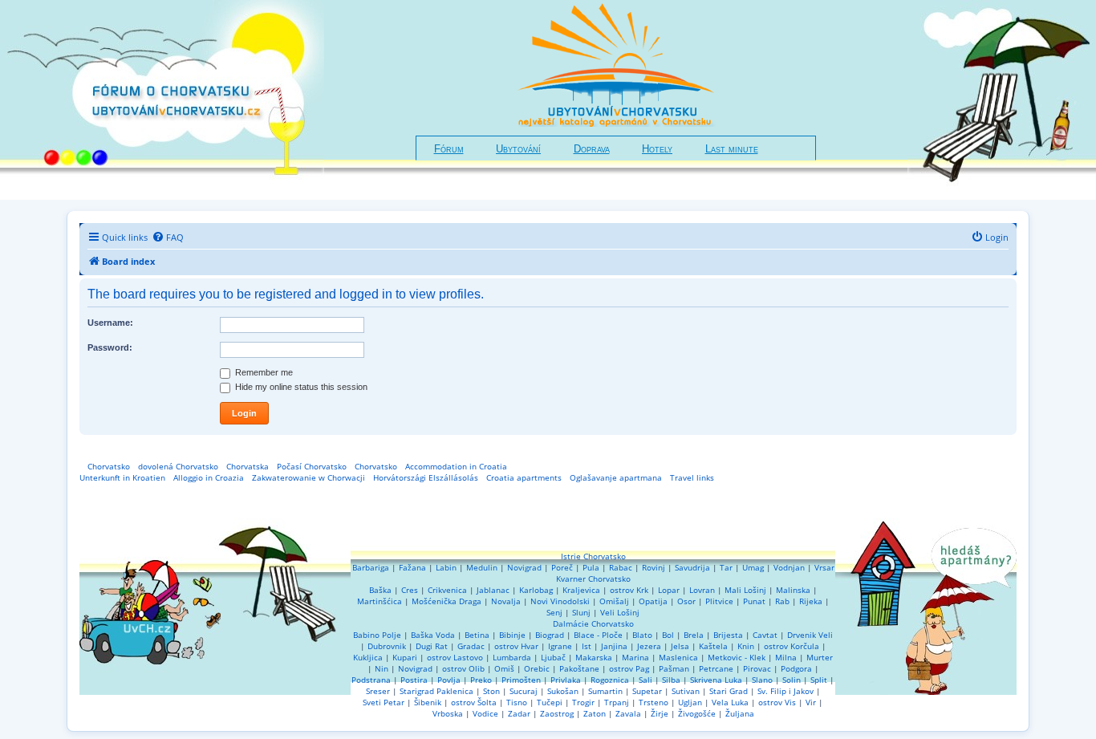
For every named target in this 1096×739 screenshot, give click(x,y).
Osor (686, 601)
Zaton (594, 713)
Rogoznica (610, 679)
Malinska (793, 589)
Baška (380, 589)
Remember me (263, 372)
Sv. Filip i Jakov (785, 690)
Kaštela (713, 646)
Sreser (378, 690)
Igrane (560, 646)
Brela (694, 634)
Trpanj (616, 702)
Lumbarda (512, 657)
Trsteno (653, 702)
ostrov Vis (777, 702)
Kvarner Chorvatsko (593, 578)
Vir (811, 702)
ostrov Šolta (474, 702)
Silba (671, 679)
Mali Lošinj (745, 589)
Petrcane (716, 668)
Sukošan (562, 690)
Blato (642, 634)
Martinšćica (379, 601)
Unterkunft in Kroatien (122, 477)
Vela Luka (730, 702)
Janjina (614, 646)
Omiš (504, 668)
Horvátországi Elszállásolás (425, 477)
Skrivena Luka (716, 679)
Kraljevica (581, 589)
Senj (554, 612)
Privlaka (565, 679)
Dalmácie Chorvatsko (593, 623)
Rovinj (653, 567)
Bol (668, 634)
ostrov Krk (629, 589)
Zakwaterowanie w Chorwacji (308, 477)
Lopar (669, 589)
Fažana (412, 567)
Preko (481, 679)
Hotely (657, 149)
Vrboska (447, 713)
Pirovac (757, 668)
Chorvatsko (108, 466)
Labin (446, 567)
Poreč (562, 567)
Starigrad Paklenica (436, 690)
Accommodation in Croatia (456, 466)
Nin (381, 668)
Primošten (521, 679)
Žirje (659, 713)
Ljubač (553, 657)
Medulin (481, 567)
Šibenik (427, 702)
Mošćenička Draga (446, 601)
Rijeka (810, 601)
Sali (645, 679)
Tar (726, 567)
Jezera (649, 646)
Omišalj (614, 601)
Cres (409, 589)
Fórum (449, 149)
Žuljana (739, 713)
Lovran (702, 589)
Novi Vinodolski (560, 601)
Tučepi (549, 702)
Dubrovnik (386, 646)
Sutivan (686, 690)
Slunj (581, 612)
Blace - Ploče (598, 634)
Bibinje (512, 634)
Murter (819, 657)
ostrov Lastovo (455, 657)
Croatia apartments (524, 477)
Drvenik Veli (810, 634)
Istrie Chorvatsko (593, 556)
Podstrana (371, 679)
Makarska (593, 657)
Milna (786, 657)
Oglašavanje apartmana (616, 477)
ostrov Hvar (516, 646)
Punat (754, 601)
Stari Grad (728, 690)
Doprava (592, 149)
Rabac (620, 567)
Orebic (537, 668)
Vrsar (824, 567)
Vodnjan (789, 567)
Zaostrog (557, 713)
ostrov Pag (629, 668)
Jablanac (493, 589)
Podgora (796, 668)
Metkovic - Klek (736, 657)
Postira (414, 679)
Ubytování (518, 149)
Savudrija (692, 567)
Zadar (519, 713)
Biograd (549, 634)
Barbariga (370, 567)
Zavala (628, 713)
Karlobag (536, 589)
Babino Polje (377, 634)
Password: (109, 347)
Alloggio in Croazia (208, 477)
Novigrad (524, 567)
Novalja (506, 601)
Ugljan (690, 702)
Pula (591, 567)
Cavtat (765, 634)
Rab (782, 601)
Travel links (692, 477)
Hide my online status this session (300, 387)
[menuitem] (168, 237)
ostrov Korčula (791, 646)
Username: (110, 322)
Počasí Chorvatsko (312, 466)
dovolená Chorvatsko (178, 466)
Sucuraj (523, 690)
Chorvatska (247, 466)
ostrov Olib (463, 668)
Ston (491, 690)
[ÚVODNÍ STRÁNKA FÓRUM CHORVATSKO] (162, 100)
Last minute (731, 149)
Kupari (404, 657)
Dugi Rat (432, 646)
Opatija (653, 601)
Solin (791, 679)
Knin (745, 646)
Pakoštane (579, 668)
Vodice (485, 713)
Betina (477, 634)
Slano (762, 679)
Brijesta (728, 634)
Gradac (471, 646)
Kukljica (368, 657)
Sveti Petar (383, 702)
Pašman (674, 668)
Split (818, 679)
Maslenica (678, 657)
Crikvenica (447, 589)
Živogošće (697, 713)
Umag (753, 567)
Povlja (449, 679)
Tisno (516, 702)
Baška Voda (433, 634)
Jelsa (680, 646)
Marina (635, 657)
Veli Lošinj (619, 612)
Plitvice (719, 601)
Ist (586, 646)
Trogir (583, 702)
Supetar (647, 690)
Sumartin (605, 690)
